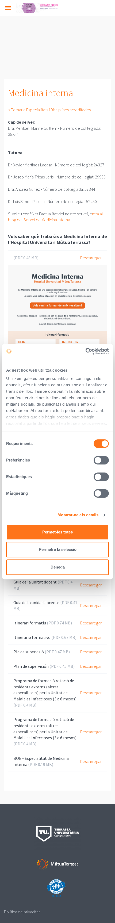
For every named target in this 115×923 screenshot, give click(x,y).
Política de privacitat (22, 911)
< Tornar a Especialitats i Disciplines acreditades (49, 109)
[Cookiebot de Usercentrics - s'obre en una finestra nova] (85, 351)
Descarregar (91, 257)
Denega (58, 567)
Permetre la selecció (57, 549)
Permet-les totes (57, 532)
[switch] (101, 460)
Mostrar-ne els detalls (77, 515)
